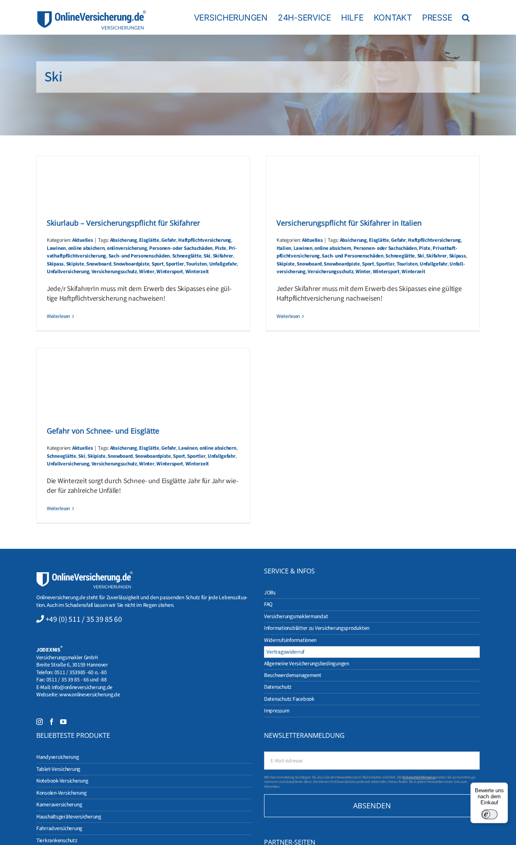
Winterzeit (197, 271)
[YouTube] (63, 721)
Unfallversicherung (68, 271)
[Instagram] (39, 721)
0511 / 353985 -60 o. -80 (80, 672)
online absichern (86, 248)
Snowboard (98, 264)
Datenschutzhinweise (419, 777)
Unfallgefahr (223, 264)
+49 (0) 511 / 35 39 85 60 (84, 619)
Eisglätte (149, 240)
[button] (466, 17)
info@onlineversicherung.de (82, 687)
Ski (207, 256)
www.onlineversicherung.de (89, 694)
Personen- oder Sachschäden (180, 248)
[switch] (489, 814)
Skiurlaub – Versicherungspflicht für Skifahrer (123, 223)
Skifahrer (223, 256)
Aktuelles (82, 240)
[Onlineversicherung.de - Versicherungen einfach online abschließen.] (84, 575)
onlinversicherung (127, 248)
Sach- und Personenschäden (139, 256)
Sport (158, 264)
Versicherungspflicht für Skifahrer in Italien (349, 223)
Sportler (175, 264)
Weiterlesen (58, 316)
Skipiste (75, 264)
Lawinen (56, 248)
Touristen (196, 264)
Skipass (55, 264)
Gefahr (168, 240)
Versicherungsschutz (114, 271)
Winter (146, 271)
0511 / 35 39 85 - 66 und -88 (76, 679)
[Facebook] (51, 721)
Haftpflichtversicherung (204, 240)
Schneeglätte (187, 256)
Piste (221, 248)
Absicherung (123, 240)
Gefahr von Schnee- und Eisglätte (103, 431)
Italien (284, 248)
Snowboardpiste (131, 264)
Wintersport (169, 271)
